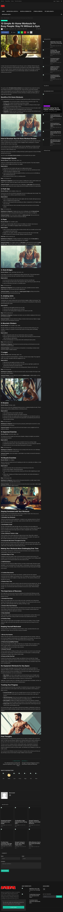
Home (3, 11)
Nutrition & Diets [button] (6, 14)
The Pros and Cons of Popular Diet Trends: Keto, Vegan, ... (55, 124)
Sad (31, 778)
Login (54, 1)
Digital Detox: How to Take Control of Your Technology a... (56, 43)
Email (23, 856)
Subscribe (59, 896)
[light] (61, 1)
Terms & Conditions (18, 1)
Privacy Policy (7, 1)
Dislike (9, 778)
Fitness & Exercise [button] (38, 11)
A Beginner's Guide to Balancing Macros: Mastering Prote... (54, 68)
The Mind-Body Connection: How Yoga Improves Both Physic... (6, 843)
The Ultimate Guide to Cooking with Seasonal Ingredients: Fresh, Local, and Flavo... (11, 764)
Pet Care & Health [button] (49, 11)
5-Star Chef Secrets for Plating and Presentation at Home (56, 116)
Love (14, 778)
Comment (3, 861)
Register (58, 1)
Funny (20, 778)
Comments (4, 853)
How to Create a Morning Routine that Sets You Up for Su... (55, 133)
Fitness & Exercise (6, 17)
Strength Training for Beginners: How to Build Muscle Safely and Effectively (30, 763)
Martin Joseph (5, 28)
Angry (25, 778)
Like (3, 778)
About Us (2, 1)
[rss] (44, 889)
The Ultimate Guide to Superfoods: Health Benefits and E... (54, 60)
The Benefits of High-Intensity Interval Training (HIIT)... (21, 822)
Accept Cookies (13, 907)
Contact (12, 1)
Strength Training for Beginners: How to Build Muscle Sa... (34, 822)
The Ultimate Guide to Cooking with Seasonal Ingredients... (55, 76)
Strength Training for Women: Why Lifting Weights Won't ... (20, 843)
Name (2, 856)
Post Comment (5, 870)
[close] (24, 900)
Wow (36, 778)
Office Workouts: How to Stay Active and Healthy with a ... (35, 843)
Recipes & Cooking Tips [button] (25, 11)
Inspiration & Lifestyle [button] (12, 11)
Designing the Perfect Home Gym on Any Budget (6, 822)
